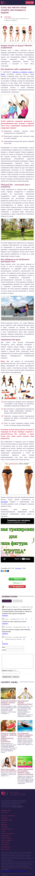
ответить (5, 615)
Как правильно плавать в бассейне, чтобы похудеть (25, 734)
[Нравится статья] (17, 580)
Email (4, 650)
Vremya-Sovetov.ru (17, 806)
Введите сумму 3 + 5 (9, 670)
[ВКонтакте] (2, 571)
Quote (15, 653)
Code (18, 653)
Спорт (3, 831)
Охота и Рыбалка (6, 840)
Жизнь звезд (5, 842)
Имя (3, 647)
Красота (3, 822)
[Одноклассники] (4, 571)
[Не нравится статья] (17, 587)
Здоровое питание (7, 829)
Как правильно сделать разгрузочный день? (25, 702)
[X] (8, 571)
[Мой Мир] (6, 571)
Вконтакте (17, 601)
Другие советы (5, 849)
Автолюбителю (5, 847)
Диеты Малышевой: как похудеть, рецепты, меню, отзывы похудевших (25, 771)
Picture (23, 653)
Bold (3, 653)
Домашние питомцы (7, 833)
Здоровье (4, 824)
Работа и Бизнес (6, 838)
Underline (8, 653)
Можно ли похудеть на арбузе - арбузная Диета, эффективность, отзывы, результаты (9, 737)
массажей (4, 502)
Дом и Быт (4, 818)
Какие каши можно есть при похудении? (9, 770)
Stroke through (11, 653)
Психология (4, 844)
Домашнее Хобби (6, 820)
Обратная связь (6, 810)
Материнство (5, 835)
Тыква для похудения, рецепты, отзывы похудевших (9, 702)
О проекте (4, 812)
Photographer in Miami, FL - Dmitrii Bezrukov (14, 871)
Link (20, 653)
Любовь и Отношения (8, 815)
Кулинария (4, 827)
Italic (6, 653)
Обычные (7, 601)
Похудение (7, 17)
